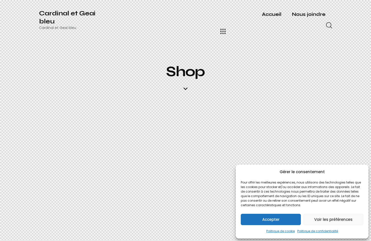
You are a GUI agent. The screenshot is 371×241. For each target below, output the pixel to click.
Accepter (271, 219)
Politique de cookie (280, 231)
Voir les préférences (333, 219)
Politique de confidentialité (317, 231)
